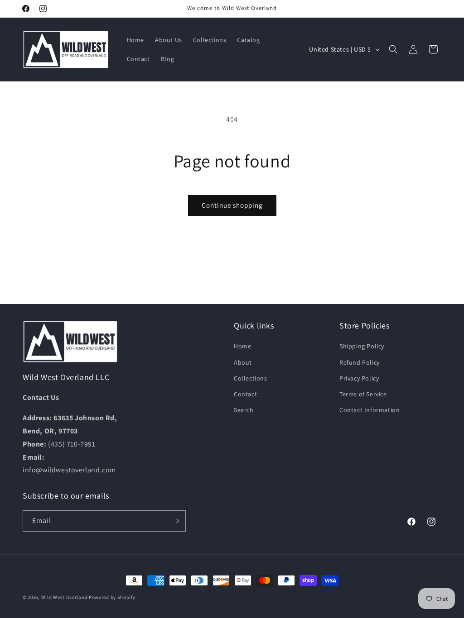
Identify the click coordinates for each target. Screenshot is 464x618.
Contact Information (369, 410)
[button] (393, 49)
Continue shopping (232, 205)
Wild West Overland (64, 597)
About (243, 362)
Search (244, 410)
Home (242, 346)
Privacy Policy (359, 378)
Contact (245, 394)
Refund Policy (359, 362)
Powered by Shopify (112, 597)
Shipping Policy (361, 346)
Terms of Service (363, 394)
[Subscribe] (175, 521)
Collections (250, 378)
